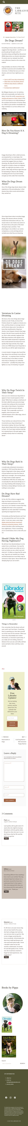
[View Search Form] (3, 2)
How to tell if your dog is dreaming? (14, 79)
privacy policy (10, 1084)
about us (9, 1078)
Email (7, 795)
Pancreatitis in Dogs (6, 739)
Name (7, 787)
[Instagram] (10, 1098)
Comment (8, 763)
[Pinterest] (15, 1098)
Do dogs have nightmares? (12, 87)
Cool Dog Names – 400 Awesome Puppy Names (21, 740)
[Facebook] (6, 1098)
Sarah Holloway (6, 43)
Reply (6, 838)
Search (4, 1061)
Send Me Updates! (12, 724)
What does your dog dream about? (14, 81)
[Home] (3, 37)
